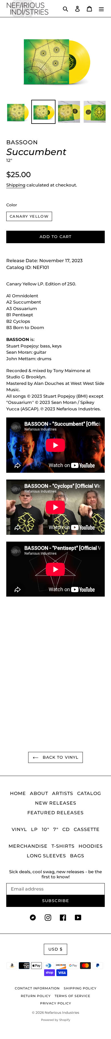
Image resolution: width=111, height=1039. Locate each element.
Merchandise (28, 846)
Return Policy (36, 996)
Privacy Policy (55, 1003)
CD (66, 829)
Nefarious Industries (62, 1012)
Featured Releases (55, 812)
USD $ (55, 949)
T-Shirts (63, 846)
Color (11, 204)
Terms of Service (72, 996)
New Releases (55, 803)
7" (55, 829)
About (39, 793)
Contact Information (37, 988)
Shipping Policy (80, 988)
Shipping (15, 185)
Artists (62, 793)
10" (45, 829)
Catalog (89, 793)
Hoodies (91, 846)
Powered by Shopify (55, 1020)
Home (18, 793)
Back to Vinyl (60, 757)
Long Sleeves (46, 855)
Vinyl (19, 829)
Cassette (87, 829)
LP (34, 829)
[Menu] (101, 8)
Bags (77, 855)
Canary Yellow (29, 216)
